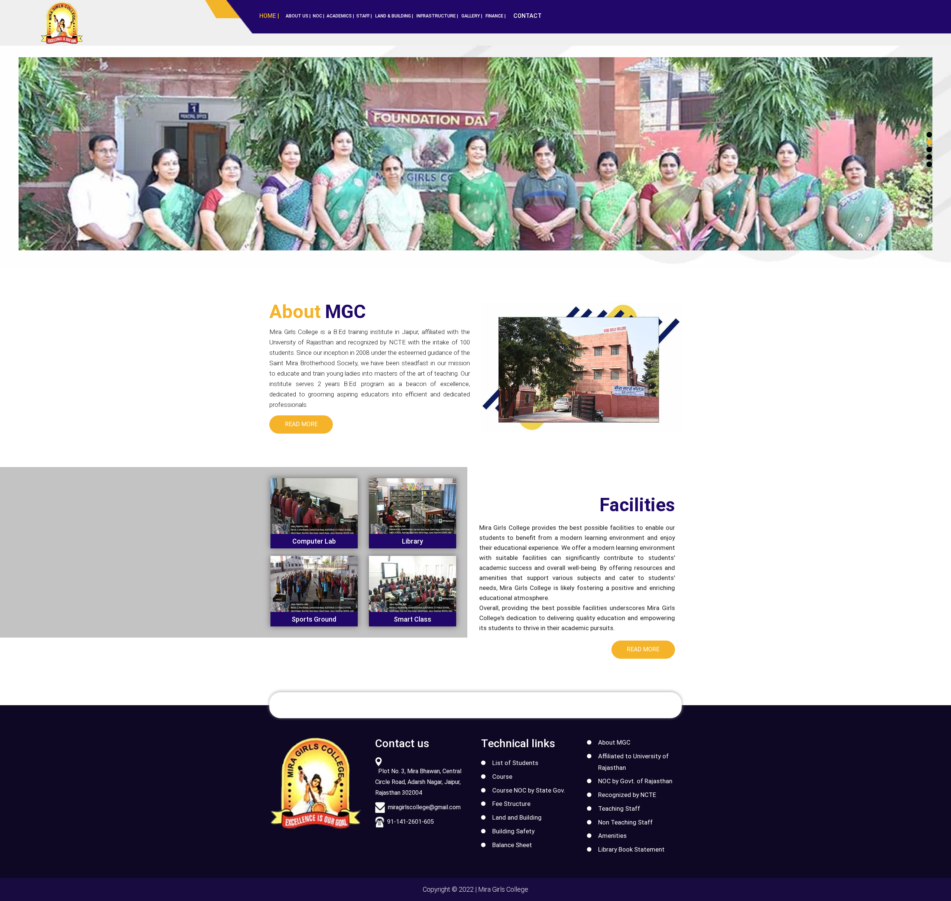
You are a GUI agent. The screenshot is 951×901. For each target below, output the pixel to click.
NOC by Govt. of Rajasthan (635, 781)
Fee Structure (511, 803)
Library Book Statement (631, 849)
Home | (269, 15)
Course (502, 776)
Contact (527, 15)
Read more (301, 424)
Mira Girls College (503, 889)
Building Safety (513, 831)
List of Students (515, 763)
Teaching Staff (619, 808)
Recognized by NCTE (627, 794)
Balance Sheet (512, 845)
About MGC (614, 742)
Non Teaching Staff (625, 822)
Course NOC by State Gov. (528, 790)
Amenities (612, 835)
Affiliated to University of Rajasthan (633, 761)
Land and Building (517, 817)
